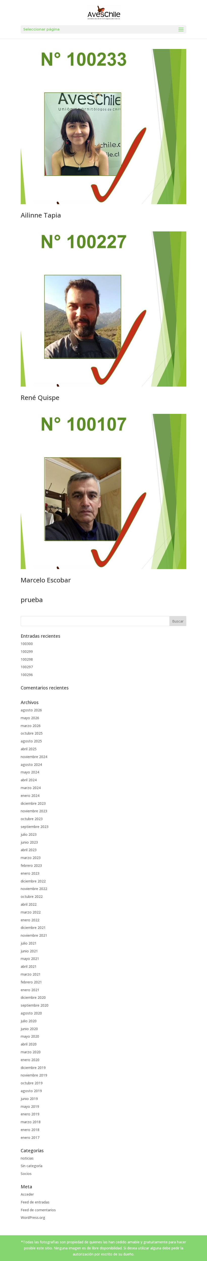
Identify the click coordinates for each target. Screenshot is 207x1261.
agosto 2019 (31, 1090)
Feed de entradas (35, 1202)
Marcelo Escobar (46, 579)
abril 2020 (29, 1044)
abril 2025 (29, 748)
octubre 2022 (32, 896)
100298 (27, 659)
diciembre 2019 (33, 1067)
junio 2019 (29, 1098)
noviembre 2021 (34, 935)
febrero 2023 (31, 865)
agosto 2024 (31, 764)
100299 (27, 651)
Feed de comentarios (38, 1210)
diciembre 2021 (33, 927)
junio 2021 (29, 951)
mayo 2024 (30, 772)
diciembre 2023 (33, 803)
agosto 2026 (31, 710)
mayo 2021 (30, 958)
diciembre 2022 (33, 881)
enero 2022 (30, 920)
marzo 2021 (31, 974)
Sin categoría (31, 1165)
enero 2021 (30, 989)
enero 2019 (30, 1114)
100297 (27, 666)
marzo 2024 (31, 787)
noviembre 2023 (34, 811)
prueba (32, 599)
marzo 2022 (31, 912)
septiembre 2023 (34, 826)
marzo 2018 (31, 1121)
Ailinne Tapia (41, 215)
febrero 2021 (31, 982)
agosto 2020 (31, 1013)
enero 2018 (30, 1129)
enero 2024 (30, 795)
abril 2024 (29, 779)
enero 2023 (30, 873)
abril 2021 (29, 966)
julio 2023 (29, 834)
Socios (26, 1173)
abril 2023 (29, 849)
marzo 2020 (31, 1052)
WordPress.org (33, 1217)
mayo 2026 (30, 717)
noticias (27, 1158)
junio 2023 (29, 842)
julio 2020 (29, 1020)
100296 (27, 674)
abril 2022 (29, 904)
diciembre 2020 (33, 997)
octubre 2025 (32, 733)
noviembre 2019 (34, 1075)
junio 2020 (29, 1028)
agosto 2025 (31, 741)
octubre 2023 (32, 818)
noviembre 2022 (34, 888)
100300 (27, 643)
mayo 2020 (30, 1036)
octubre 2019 (32, 1083)
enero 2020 (30, 1059)
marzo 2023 (31, 857)
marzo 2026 (31, 725)
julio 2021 (29, 943)
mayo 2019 (30, 1106)
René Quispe (40, 397)
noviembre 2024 (34, 756)
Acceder (27, 1194)
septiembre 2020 (34, 1005)
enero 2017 (30, 1137)
